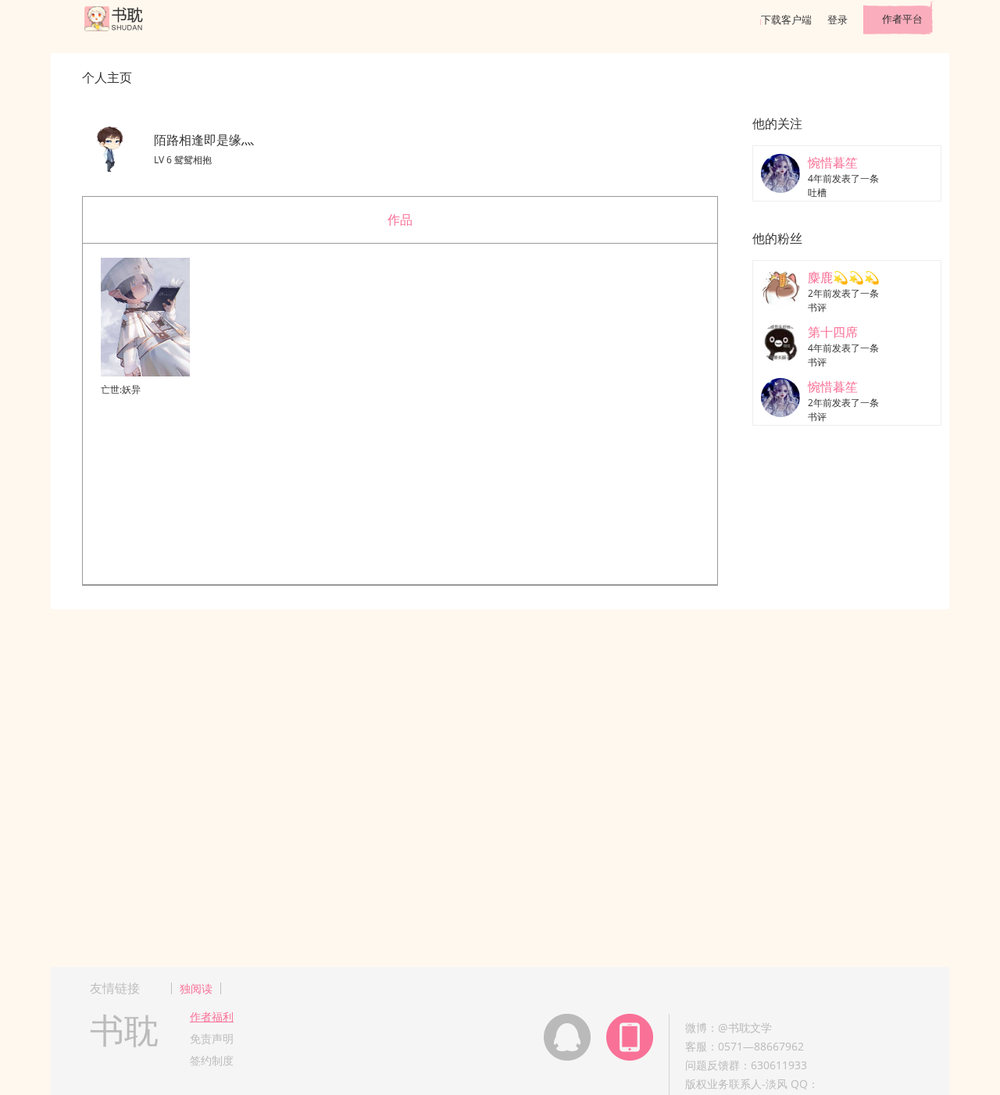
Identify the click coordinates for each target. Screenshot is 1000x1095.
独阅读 (196, 988)
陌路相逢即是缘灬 (204, 139)
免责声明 (212, 1038)
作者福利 (212, 1016)
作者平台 (902, 19)
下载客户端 (786, 19)
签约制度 (212, 1060)
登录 (837, 19)
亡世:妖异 (121, 389)
